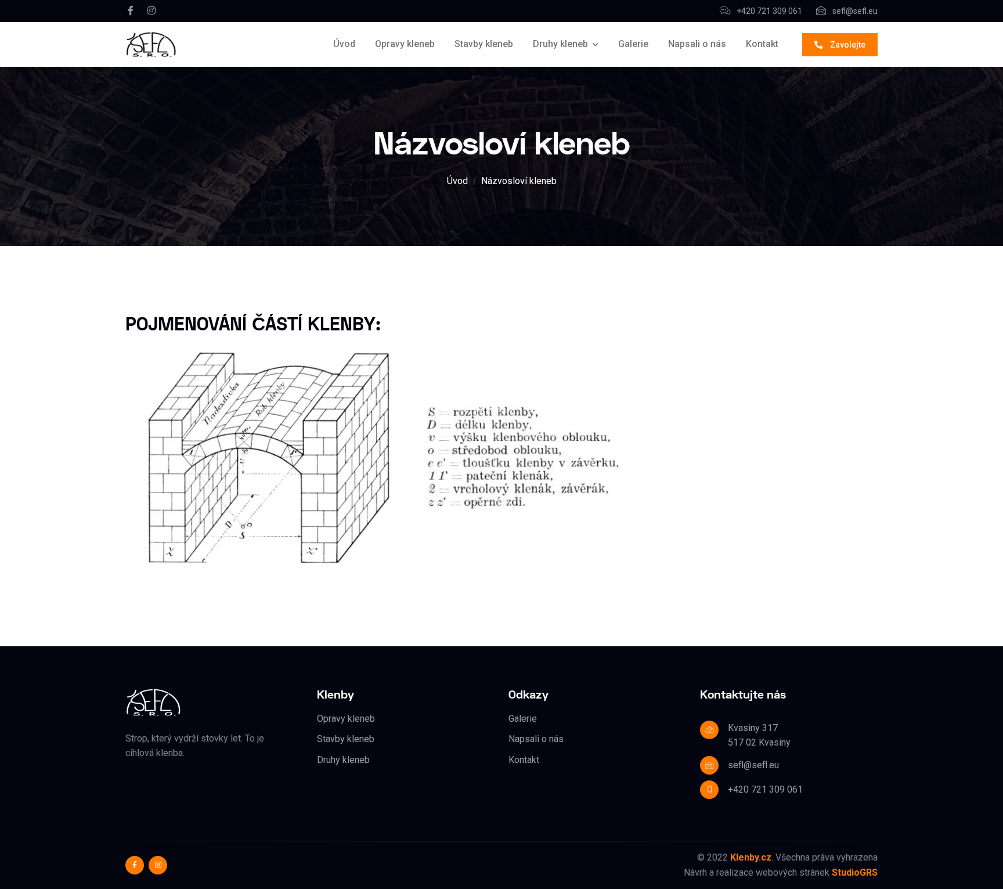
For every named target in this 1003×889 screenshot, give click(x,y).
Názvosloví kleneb (519, 180)
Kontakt (762, 43)
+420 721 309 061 (768, 11)
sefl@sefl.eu (854, 11)
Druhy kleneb (560, 43)
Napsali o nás (697, 43)
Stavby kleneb (483, 43)
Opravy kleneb (405, 43)
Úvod (344, 43)
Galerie (633, 43)
